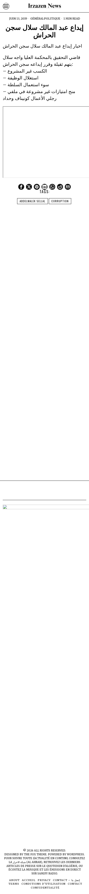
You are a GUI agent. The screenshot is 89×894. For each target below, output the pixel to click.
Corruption (60, 201)
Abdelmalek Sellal (32, 201)
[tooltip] (21, 187)
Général (37, 18)
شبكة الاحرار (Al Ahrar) (27, 862)
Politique (52, 18)
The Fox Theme (35, 854)
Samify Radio (47, 873)
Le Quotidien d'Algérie (59, 866)
